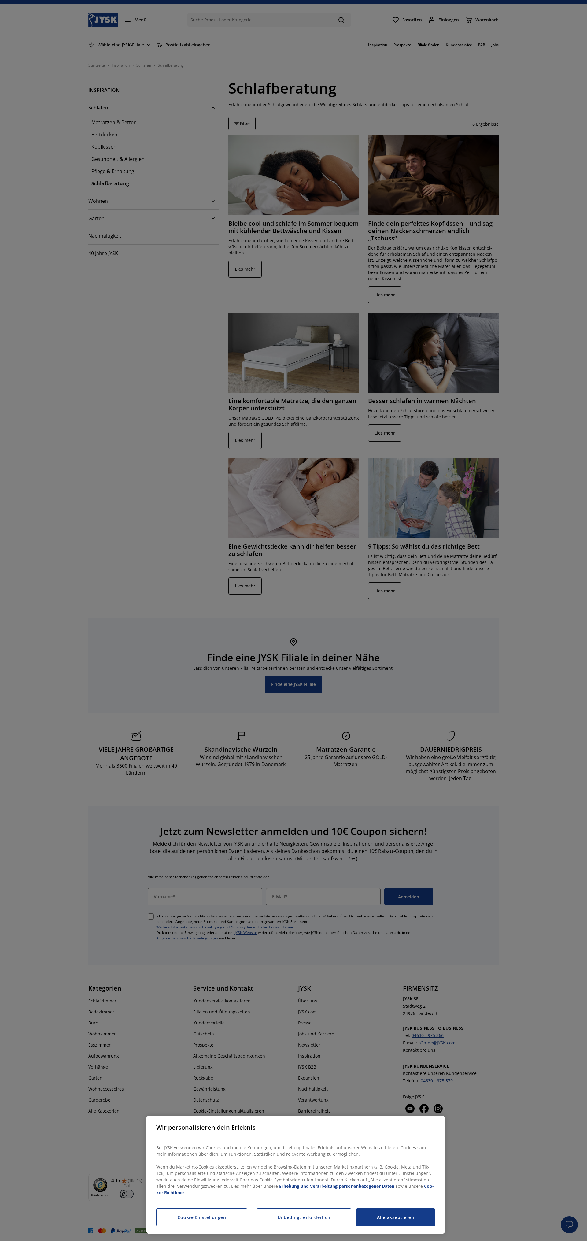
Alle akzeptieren (395, 1217)
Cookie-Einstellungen (202, 1217)
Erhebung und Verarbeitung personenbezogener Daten (336, 1186)
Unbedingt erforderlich (304, 1217)
